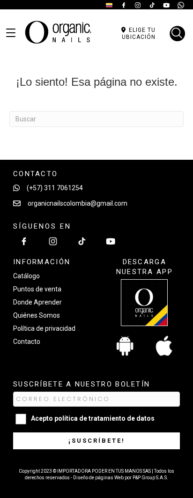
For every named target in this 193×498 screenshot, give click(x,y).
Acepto (93, 418)
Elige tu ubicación (139, 33)
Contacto (26, 341)
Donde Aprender (37, 302)
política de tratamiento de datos (104, 418)
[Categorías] (10, 33)
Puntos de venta (37, 289)
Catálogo (26, 276)
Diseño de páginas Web (99, 477)
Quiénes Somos (36, 315)
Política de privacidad (44, 328)
